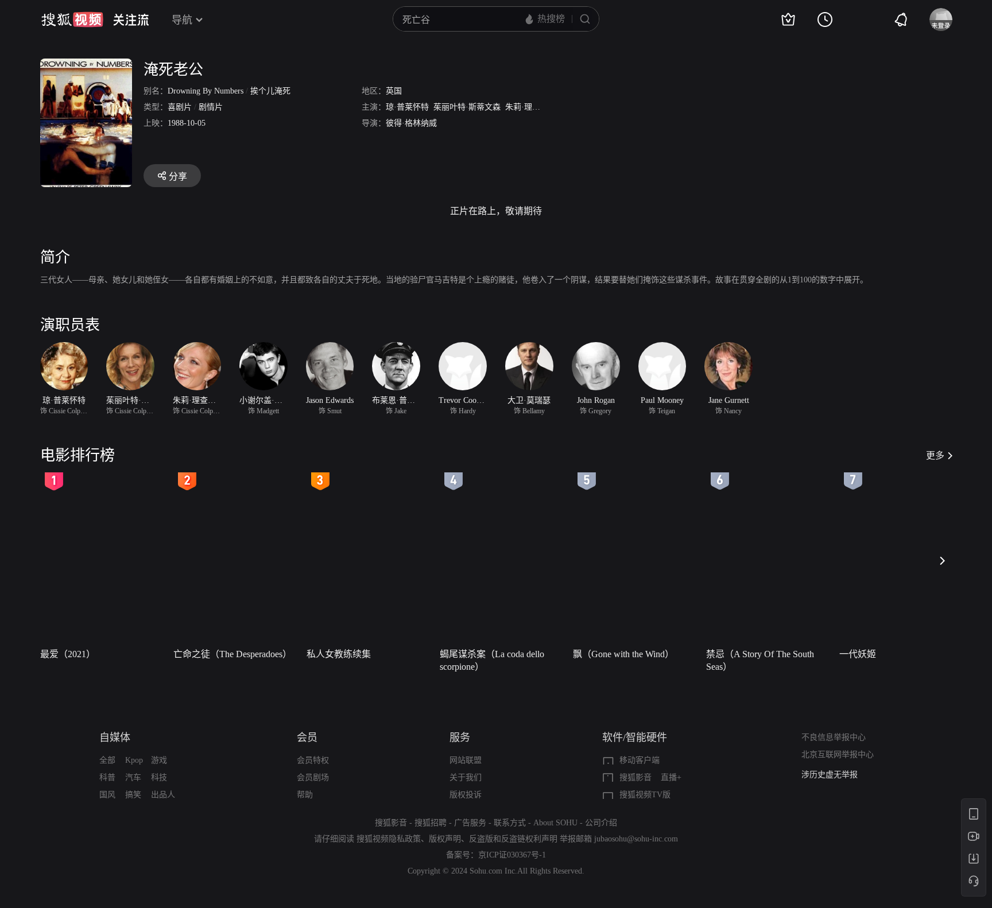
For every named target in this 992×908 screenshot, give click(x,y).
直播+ (671, 777)
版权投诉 (466, 794)
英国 (394, 91)
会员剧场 (313, 777)
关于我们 (466, 777)
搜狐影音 (635, 777)
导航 (182, 20)
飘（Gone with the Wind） (623, 654)
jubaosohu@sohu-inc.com (636, 839)
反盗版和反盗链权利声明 (513, 839)
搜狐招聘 (430, 822)
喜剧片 (180, 107)
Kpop (134, 760)
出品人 (163, 794)
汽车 (133, 777)
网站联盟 (466, 760)
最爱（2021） (67, 654)
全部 (107, 760)
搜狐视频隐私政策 (388, 839)
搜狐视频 (72, 19)
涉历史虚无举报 (829, 774)
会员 (307, 737)
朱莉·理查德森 (530, 107)
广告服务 (470, 822)
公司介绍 (601, 822)
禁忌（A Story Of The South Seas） (760, 660)
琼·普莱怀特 (407, 107)
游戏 (159, 760)
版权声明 (445, 839)
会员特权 (313, 760)
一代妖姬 (857, 654)
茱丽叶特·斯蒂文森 (467, 107)
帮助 (305, 794)
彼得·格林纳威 (411, 123)
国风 (107, 794)
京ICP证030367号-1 (512, 855)
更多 (935, 455)
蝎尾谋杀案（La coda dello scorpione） (492, 660)
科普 (107, 777)
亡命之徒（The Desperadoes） (232, 654)
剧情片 (211, 107)
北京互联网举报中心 (837, 754)
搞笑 (133, 794)
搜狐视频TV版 (645, 794)
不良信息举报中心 (833, 737)
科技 (159, 777)
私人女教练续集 (339, 654)
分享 (178, 176)
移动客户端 (639, 760)
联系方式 (510, 822)
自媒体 (114, 737)
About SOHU (555, 822)
